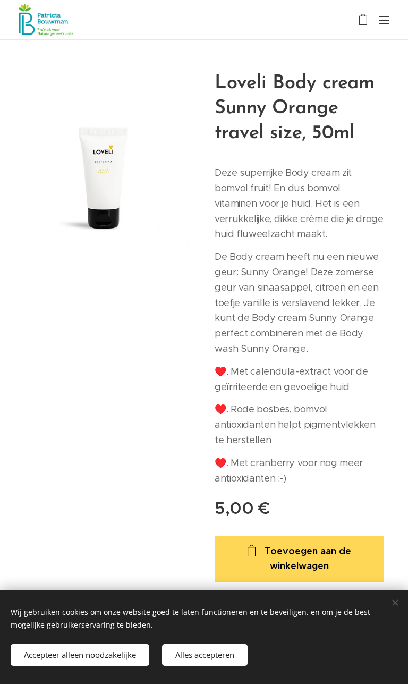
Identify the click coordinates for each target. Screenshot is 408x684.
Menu (384, 19)
